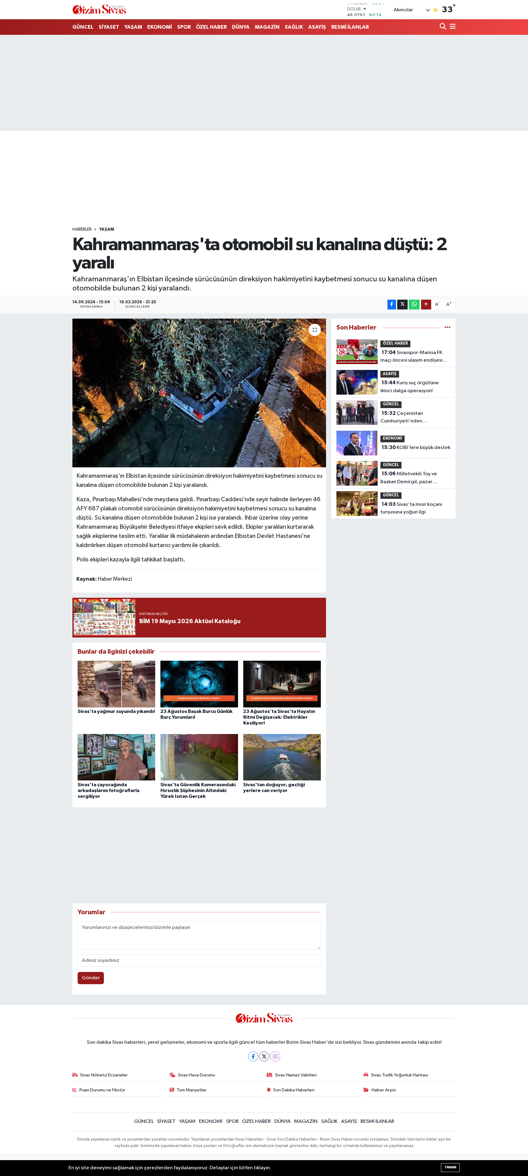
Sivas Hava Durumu (196, 1075)
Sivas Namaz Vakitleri (296, 1075)
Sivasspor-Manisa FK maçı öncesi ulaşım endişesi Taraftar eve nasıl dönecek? (411, 357)
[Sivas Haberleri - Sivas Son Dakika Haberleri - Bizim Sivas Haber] (99, 9)
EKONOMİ (159, 27)
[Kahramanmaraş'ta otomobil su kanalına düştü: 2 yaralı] (199, 393)
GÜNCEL (83, 27)
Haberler (82, 229)
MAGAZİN (267, 27)
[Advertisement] (264, 83)
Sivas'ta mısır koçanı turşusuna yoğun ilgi (411, 508)
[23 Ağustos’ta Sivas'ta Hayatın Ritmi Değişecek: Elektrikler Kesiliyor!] (282, 683)
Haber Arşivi (384, 1090)
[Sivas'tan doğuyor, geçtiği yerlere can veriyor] (282, 757)
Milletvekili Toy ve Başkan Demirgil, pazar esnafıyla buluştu (408, 478)
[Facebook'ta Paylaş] (391, 305)
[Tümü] (447, 327)
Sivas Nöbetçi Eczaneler (104, 1075)
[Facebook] (253, 1056)
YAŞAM (133, 27)
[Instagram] (275, 1056)
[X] (264, 1056)
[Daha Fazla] (426, 305)
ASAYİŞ (317, 27)
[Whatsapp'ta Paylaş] (414, 305)
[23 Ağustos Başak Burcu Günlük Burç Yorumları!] (199, 683)
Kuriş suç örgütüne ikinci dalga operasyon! (409, 386)
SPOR (184, 27)
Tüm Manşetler (192, 1090)
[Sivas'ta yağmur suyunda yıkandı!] (116, 683)
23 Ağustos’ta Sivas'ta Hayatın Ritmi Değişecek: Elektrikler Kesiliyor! (279, 717)
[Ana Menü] (451, 27)
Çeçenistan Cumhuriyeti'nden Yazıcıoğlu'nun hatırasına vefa (414, 418)
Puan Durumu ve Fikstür (102, 1090)
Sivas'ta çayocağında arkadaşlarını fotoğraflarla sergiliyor (108, 790)
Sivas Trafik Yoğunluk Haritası (399, 1075)
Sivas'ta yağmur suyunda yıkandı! (116, 711)
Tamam (450, 1167)
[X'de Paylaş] (402, 305)
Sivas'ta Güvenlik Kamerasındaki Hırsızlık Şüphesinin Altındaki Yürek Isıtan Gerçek (198, 790)
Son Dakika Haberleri (293, 1090)
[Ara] (443, 27)
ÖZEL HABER (211, 27)
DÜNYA (241, 27)
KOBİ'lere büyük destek (416, 447)
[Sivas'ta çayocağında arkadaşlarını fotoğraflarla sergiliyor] (116, 757)
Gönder (91, 978)
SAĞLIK (294, 27)
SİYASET (109, 27)
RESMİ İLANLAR (350, 27)
